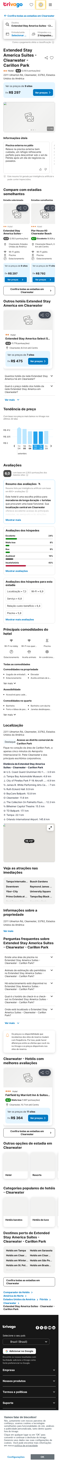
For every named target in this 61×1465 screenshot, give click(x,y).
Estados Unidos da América (19, 1299)
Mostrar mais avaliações (20, 619)
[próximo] (51, 446)
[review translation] (27, 475)
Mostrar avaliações (17, 570)
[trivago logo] (13, 4)
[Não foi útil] (45, 169)
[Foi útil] (41, 169)
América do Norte (13, 1295)
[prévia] (14, 446)
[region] (29, 117)
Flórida (44, 1299)
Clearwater (9, 1303)
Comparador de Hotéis (16, 1292)
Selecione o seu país (14, 1335)
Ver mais (10, 399)
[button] (29, 24)
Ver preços (41, 92)
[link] (31, 4)
